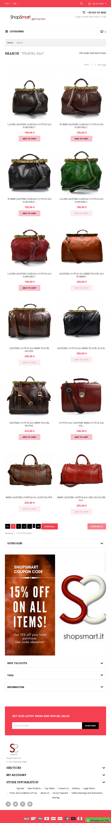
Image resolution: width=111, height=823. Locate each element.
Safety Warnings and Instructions (87, 793)
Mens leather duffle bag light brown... (29, 498)
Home (10, 42)
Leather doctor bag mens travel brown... (29, 349)
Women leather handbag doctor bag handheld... (82, 126)
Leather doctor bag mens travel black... (81, 348)
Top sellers (49, 788)
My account (16, 775)
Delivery (76, 788)
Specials (20, 788)
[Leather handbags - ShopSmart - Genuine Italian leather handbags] (27, 17)
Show (86, 64)
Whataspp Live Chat (99, 820)
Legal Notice (89, 788)
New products (17, 663)
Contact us (63, 788)
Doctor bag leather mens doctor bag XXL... (81, 424)
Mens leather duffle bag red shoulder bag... (81, 499)
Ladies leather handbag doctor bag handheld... (29, 126)
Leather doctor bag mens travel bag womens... (81, 275)
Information (15, 687)
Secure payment (60, 793)
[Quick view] (32, 97)
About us (45, 793)
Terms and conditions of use (23, 793)
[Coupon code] (55, 603)
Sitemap (56, 797)
